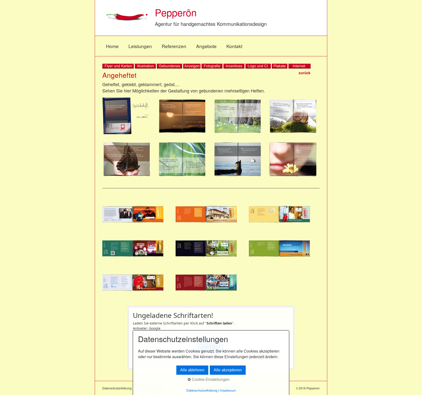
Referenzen (174, 46)
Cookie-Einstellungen (210, 379)
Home (112, 46)
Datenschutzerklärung (117, 388)
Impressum (228, 390)
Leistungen (140, 46)
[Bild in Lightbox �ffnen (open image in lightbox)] (126, 116)
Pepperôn (176, 12)
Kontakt (234, 46)
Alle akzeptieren (228, 370)
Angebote (206, 46)
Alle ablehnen (192, 370)
